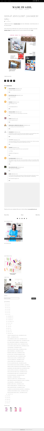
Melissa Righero (12, 88)
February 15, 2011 (19, 88)
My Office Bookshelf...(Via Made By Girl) (16, 375)
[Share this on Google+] (11, 81)
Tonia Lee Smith (12, 111)
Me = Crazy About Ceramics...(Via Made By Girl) (17, 342)
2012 (7, 312)
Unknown (10, 147)
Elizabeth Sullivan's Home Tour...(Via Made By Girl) (19, 340)
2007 (7, 401)
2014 (7, 309)
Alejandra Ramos (12, 158)
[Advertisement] (12, 420)
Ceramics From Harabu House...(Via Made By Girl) (18, 390)
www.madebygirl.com (32, 209)
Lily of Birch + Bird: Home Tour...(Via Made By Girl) (18, 345)
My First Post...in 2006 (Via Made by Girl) (16, 354)
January (9, 394)
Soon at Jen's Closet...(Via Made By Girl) (16, 357)
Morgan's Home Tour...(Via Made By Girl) (16, 352)
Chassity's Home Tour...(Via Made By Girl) (16, 378)
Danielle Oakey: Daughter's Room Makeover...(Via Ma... (19, 366)
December (10, 316)
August (9, 323)
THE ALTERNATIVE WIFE (13, 167)
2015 (7, 307)
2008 (7, 399)
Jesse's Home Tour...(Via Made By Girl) (16, 361)
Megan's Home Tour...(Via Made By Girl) (16, 383)
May (8, 328)
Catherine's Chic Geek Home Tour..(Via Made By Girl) (19, 368)
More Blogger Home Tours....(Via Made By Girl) (17, 392)
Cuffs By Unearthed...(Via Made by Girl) (16, 359)
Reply (9, 98)
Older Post (38, 214)
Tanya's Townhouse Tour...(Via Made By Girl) (17, 335)
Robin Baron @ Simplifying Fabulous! (16, 125)
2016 (7, 305)
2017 (7, 304)
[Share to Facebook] (5, 81)
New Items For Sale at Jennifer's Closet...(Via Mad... (19, 380)
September (10, 321)
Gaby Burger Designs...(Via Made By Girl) (16, 387)
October (9, 319)
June (9, 326)
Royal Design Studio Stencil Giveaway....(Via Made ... (19, 364)
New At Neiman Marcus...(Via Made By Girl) (16, 385)
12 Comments (8, 21)
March (9, 331)
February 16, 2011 (18, 111)
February (9, 333)
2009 (7, 397)
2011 (7, 314)
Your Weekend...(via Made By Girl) (15, 347)
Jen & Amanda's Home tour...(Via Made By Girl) (17, 338)
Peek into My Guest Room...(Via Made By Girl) (17, 349)
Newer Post (6, 214)
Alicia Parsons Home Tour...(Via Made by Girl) (17, 373)
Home (22, 214)
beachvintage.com (12, 95)
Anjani (10, 118)
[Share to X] (8, 81)
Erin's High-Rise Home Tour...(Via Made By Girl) (17, 371)
